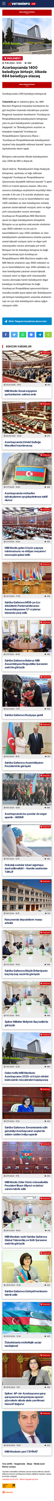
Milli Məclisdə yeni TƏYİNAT (21, 1451)
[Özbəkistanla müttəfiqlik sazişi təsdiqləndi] (27, 1320)
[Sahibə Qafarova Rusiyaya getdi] (27, 693)
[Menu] (5, 3)
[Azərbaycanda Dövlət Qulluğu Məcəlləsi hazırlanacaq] (27, 420)
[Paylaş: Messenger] (31, 334)
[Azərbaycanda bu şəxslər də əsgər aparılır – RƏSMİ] (27, 791)
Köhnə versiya (9, 1466)
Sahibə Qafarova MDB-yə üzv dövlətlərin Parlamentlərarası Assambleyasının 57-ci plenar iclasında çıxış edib (23, 607)
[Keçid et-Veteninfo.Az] (22, 3)
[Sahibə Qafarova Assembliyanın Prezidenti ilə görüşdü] (27, 740)
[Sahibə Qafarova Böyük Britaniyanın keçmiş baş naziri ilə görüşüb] (27, 948)
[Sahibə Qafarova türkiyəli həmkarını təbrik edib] (27, 1269)
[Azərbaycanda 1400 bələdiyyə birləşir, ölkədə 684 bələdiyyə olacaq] (27, 36)
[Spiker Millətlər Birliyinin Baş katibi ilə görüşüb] (27, 999)
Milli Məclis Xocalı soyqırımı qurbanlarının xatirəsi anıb (21, 392)
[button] (48, 334)
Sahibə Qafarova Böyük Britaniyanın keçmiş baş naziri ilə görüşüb (26, 972)
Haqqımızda (19, 1463)
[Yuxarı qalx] (45, 1492)
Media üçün (39, 1463)
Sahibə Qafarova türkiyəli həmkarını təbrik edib (26, 1293)
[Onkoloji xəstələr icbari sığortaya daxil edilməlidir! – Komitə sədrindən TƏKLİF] (27, 843)
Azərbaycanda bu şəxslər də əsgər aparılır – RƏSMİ (26, 815)
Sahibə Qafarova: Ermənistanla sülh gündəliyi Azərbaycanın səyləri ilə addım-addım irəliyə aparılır (26, 1131)
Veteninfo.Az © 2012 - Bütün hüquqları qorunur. (20, 1479)
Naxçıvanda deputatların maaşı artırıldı (23, 921)
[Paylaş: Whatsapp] (22, 334)
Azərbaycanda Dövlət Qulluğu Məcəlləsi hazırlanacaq (23, 444)
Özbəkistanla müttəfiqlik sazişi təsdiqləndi (23, 1344)
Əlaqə (29, 1463)
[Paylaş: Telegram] (39, 334)
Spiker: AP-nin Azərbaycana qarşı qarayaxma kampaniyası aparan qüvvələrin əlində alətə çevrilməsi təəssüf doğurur (25, 1398)
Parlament (14, 58)
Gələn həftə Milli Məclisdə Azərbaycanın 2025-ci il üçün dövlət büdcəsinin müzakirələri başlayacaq (26, 1076)
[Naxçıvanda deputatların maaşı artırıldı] (27, 897)
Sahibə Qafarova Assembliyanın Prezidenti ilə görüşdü (24, 764)
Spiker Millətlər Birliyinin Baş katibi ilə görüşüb (26, 1023)
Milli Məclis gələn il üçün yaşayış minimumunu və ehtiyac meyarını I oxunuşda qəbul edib (25, 551)
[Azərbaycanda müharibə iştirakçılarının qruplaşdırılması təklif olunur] (27, 471)
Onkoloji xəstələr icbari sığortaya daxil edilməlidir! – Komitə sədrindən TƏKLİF (26, 868)
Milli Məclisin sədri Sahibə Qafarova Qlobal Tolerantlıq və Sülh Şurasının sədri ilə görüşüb (26, 1240)
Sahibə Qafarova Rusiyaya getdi (24, 715)
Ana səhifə (7, 1463)
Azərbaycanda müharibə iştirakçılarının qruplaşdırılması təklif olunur (26, 497)
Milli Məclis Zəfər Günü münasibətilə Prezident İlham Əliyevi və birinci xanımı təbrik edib (26, 1186)
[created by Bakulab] (7, 1492)
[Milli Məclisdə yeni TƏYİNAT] (27, 1429)
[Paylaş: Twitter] (14, 334)
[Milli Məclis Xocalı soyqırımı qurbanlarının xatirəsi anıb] (27, 369)
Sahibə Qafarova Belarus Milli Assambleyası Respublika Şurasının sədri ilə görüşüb (26, 664)
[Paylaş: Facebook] (5, 334)
